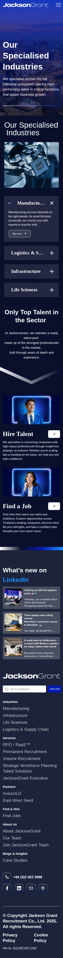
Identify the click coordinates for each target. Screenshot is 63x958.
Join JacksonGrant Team (26, 845)
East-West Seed (18, 800)
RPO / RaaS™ (16, 744)
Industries (10, 702)
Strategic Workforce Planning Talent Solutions (30, 768)
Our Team (12, 838)
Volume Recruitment (21, 758)
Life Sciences (15, 722)
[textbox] (24, 689)
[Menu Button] (58, 5)
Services (9, 738)
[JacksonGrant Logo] (25, 5)
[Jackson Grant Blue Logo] (31, 676)
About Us (10, 824)
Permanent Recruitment (25, 751)
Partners (9, 787)
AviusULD (12, 793)
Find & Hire (11, 809)
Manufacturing (16, 708)
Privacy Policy (10, 938)
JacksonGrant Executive (25, 778)
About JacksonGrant (22, 831)
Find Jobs (12, 815)
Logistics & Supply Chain (26, 729)
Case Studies (15, 860)
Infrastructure (15, 715)
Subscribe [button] (55, 689)
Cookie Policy (41, 938)
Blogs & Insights (15, 853)
